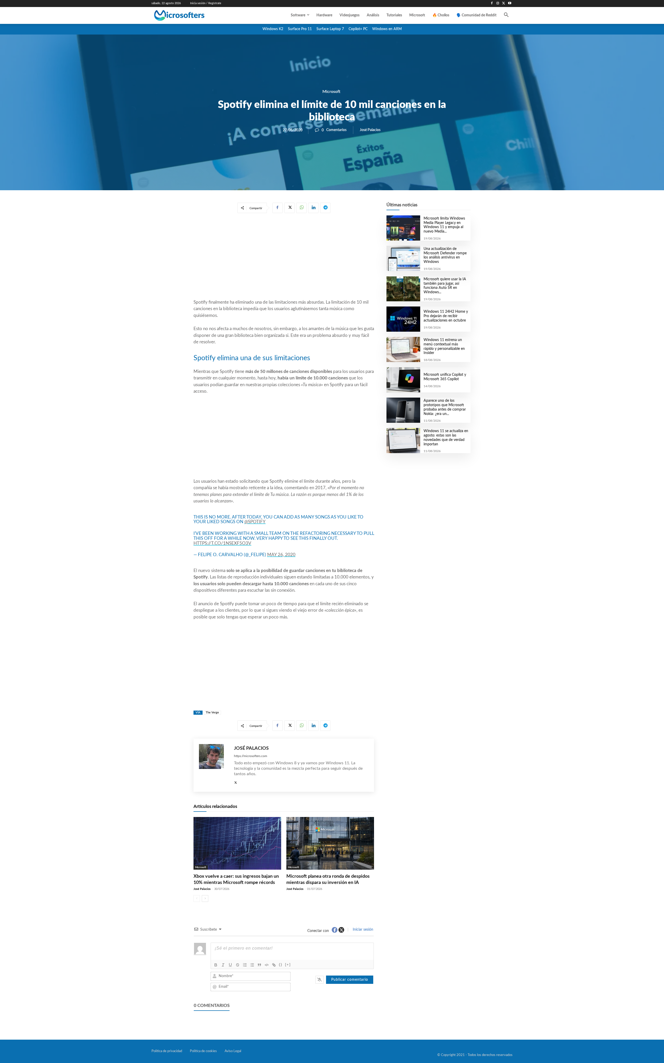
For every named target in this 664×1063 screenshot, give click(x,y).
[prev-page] (196, 898)
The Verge (212, 712)
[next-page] (205, 898)
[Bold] (215, 965)
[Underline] (230, 965)
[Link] (274, 965)
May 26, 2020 (281, 555)
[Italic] (223, 965)
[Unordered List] (252, 965)
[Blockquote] (259, 965)
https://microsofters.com (250, 756)
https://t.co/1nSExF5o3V (222, 543)
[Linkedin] (313, 208)
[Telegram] (325, 208)
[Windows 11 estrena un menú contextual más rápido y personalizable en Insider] (403, 349)
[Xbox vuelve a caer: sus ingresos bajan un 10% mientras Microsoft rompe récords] (237, 843)
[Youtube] (510, 3)
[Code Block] (266, 965)
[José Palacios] (214, 765)
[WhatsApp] (301, 208)
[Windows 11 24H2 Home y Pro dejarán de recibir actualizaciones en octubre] (403, 319)
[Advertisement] (283, 257)
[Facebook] (492, 3)
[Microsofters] (191, 15)
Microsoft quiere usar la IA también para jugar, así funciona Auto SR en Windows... (445, 285)
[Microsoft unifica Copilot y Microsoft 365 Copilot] (403, 379)
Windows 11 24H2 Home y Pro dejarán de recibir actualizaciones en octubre (446, 316)
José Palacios (370, 130)
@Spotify (255, 522)
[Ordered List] (244, 965)
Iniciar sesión (362, 929)
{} (280, 964)
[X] (504, 3)
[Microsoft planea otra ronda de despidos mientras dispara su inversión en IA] (330, 843)
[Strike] (237, 965)
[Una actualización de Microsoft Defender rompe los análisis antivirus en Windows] (403, 258)
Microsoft (331, 92)
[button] (506, 15)
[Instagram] (498, 3)
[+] (288, 964)
